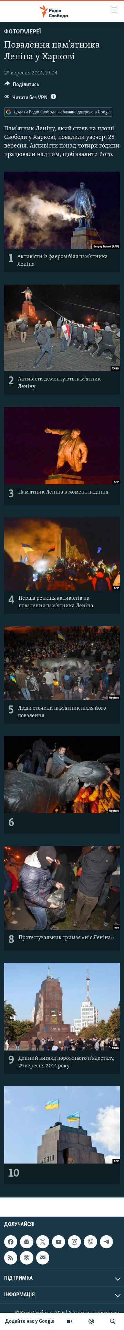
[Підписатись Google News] (26, 1241)
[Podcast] (26, 1258)
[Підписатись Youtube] (58, 1241)
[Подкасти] (91, 1321)
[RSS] (10, 1258)
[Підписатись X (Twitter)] (42, 1241)
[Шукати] (112, 1321)
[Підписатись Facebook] (10, 1241)
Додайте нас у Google (29, 1321)
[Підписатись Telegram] (106, 1241)
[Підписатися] (42, 1258)
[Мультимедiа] (69, 1321)
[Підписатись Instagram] (74, 1241)
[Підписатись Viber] (90, 1241)
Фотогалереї (22, 32)
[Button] (21, 86)
